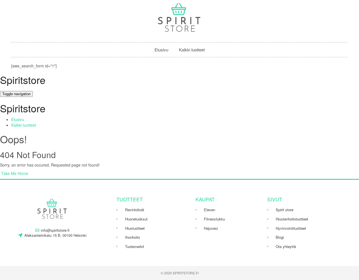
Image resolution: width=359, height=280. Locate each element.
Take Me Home (14, 173)
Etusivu (161, 50)
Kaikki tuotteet (192, 50)
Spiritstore (22, 79)
